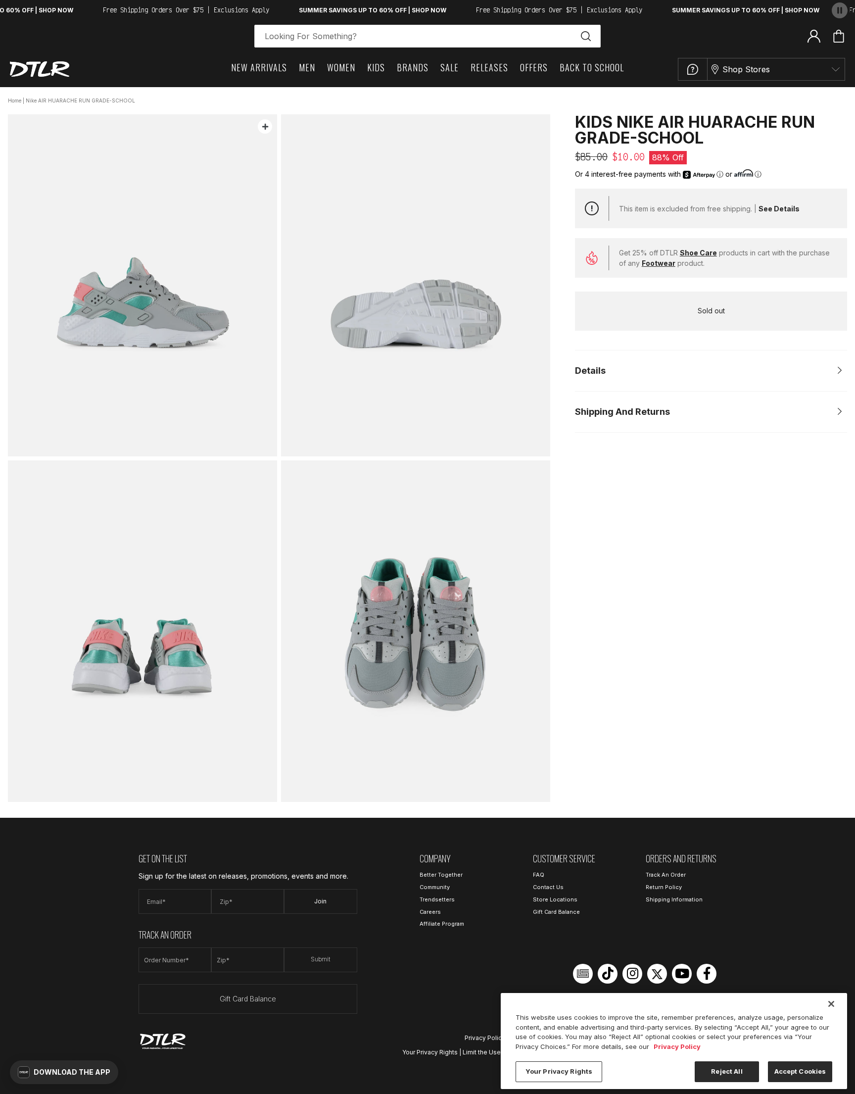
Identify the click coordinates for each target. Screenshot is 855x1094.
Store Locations (555, 899)
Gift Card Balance (248, 999)
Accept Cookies (800, 1071)
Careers (430, 911)
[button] (64, 1072)
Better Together (441, 874)
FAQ (538, 874)
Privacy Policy (485, 1038)
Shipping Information (674, 899)
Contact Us (548, 887)
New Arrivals (259, 67)
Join (320, 901)
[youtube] (682, 974)
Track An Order (666, 874)
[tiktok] (608, 974)
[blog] (583, 974)
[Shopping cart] (838, 36)
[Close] (831, 1004)
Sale (449, 67)
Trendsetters (437, 899)
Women (341, 67)
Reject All (726, 1071)
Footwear (658, 263)
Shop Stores (746, 69)
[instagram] (632, 974)
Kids (376, 67)
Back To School (592, 67)
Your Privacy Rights (430, 1052)
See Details (779, 208)
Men (307, 67)
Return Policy (664, 887)
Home (14, 100)
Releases (489, 67)
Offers (534, 67)
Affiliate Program (442, 923)
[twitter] (657, 974)
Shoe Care (698, 253)
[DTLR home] (39, 69)
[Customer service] (692, 69)
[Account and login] (814, 36)
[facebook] (706, 974)
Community (435, 887)
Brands (412, 67)
